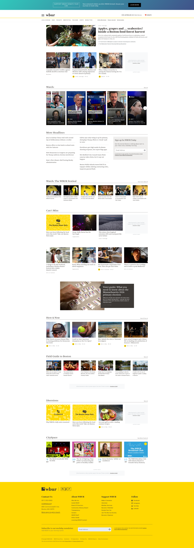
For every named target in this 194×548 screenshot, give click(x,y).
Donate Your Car (106, 510)
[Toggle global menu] (43, 15)
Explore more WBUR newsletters (123, 155)
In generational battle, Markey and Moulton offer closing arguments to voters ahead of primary (84, 71)
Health (103, 76)
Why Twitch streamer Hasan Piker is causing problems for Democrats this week (58, 341)
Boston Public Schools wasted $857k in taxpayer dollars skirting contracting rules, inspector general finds (94, 167)
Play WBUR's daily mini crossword (57, 422)
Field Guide (75, 20)
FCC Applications (75, 539)
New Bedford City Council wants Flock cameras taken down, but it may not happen (93, 157)
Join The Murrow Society (108, 512)
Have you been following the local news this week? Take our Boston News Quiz (57, 234)
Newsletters (88, 20)
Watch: (50, 87)
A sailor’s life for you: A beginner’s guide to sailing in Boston (139, 373)
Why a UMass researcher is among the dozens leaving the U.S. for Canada (110, 71)
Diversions (52, 400)
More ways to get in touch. (51, 512)
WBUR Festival (67, 20)
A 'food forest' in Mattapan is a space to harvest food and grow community (117, 41)
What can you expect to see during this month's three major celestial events (53, 373)
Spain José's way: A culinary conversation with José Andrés (139, 198)
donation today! (136, 63)
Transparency (75, 510)
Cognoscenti (76, 236)
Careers (73, 512)
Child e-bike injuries (101, 20)
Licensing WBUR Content (79, 520)
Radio (53, 20)
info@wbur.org (47, 504)
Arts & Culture (50, 272)
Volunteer (104, 503)
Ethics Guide (75, 517)
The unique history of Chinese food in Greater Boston (68, 373)
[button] (55, 108)
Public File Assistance (103, 539)
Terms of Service (77, 541)
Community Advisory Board (79, 508)
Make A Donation (106, 500)
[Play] (73, 77)
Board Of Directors (77, 505)
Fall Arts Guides (120, 20)
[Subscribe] (144, 150)
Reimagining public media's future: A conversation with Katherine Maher (71, 198)
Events (82, 20)
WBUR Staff (75, 515)
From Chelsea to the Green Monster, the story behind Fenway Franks (88, 373)
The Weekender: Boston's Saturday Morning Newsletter (112, 44)
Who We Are (75, 500)
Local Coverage (46, 20)
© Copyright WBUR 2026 (47, 539)
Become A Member (107, 508)
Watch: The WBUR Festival (61, 181)
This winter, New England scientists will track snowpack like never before (110, 234)
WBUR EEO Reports (92, 539)
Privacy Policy (68, 541)
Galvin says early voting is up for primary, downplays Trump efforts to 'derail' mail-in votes (94, 140)
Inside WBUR (75, 503)
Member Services (106, 505)
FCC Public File (83, 539)
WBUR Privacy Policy (58, 539)
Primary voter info (112, 20)
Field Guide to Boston (58, 356)
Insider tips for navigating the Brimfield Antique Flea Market (104, 373)
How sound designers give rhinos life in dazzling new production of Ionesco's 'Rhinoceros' (135, 341)
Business (48, 74)
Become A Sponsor (107, 515)
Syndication (66, 539)
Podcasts (59, 20)
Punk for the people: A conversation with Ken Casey (120, 198)
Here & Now (53, 318)
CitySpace (52, 437)
